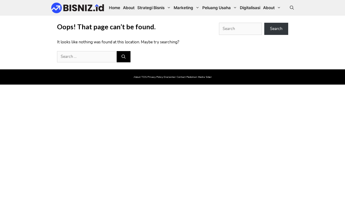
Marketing (183, 7)
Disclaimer (170, 77)
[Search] (123, 56)
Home (114, 7)
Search (276, 28)
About (128, 7)
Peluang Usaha (216, 7)
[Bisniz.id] (77, 8)
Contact (181, 77)
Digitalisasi (250, 7)
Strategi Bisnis (151, 7)
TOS (144, 77)
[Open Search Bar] (291, 8)
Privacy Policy (155, 77)
